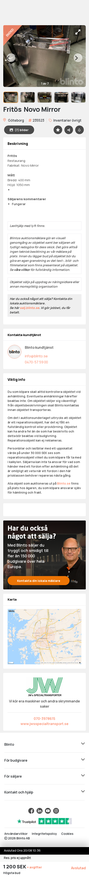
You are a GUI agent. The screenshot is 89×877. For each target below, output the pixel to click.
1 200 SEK (15, 866)
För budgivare (15, 760)
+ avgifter (34, 867)
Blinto (9, 744)
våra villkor (22, 270)
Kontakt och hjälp (18, 792)
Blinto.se (63, 483)
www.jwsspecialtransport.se (44, 723)
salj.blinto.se (29, 308)
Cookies (67, 834)
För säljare (13, 776)
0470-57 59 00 (36, 362)
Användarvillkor (16, 834)
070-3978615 (44, 718)
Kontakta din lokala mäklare (38, 581)
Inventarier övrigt (67, 120)
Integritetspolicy (44, 834)
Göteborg (15, 120)
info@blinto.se (36, 356)
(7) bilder (22, 130)
